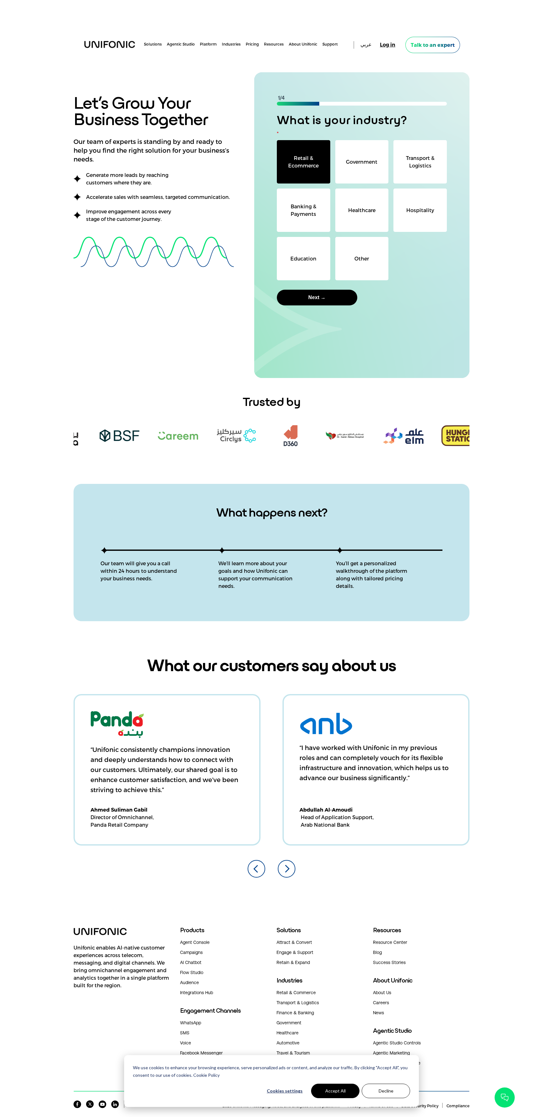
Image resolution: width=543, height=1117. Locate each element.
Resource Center (390, 942)
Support (330, 44)
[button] (122, 973)
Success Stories (389, 962)
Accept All (335, 1090)
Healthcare (288, 1032)
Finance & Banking (295, 1012)
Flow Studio (191, 972)
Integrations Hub (196, 992)
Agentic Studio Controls (397, 1042)
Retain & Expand (293, 962)
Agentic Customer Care (396, 1062)
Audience (189, 982)
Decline (386, 1090)
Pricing (252, 44)
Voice (185, 1042)
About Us (382, 992)
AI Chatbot (190, 962)
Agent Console (195, 942)
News (378, 1012)
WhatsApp (190, 1022)
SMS (184, 1032)
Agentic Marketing (391, 1052)
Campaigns (191, 952)
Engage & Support (295, 952)
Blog (377, 952)
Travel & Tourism (293, 1052)
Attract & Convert (294, 942)
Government (289, 1022)
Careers (381, 1002)
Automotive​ (288, 1042)
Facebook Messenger (201, 1052)
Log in (387, 45)
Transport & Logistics (298, 1002)
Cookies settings (285, 1090)
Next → (317, 297)
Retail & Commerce (296, 992)
